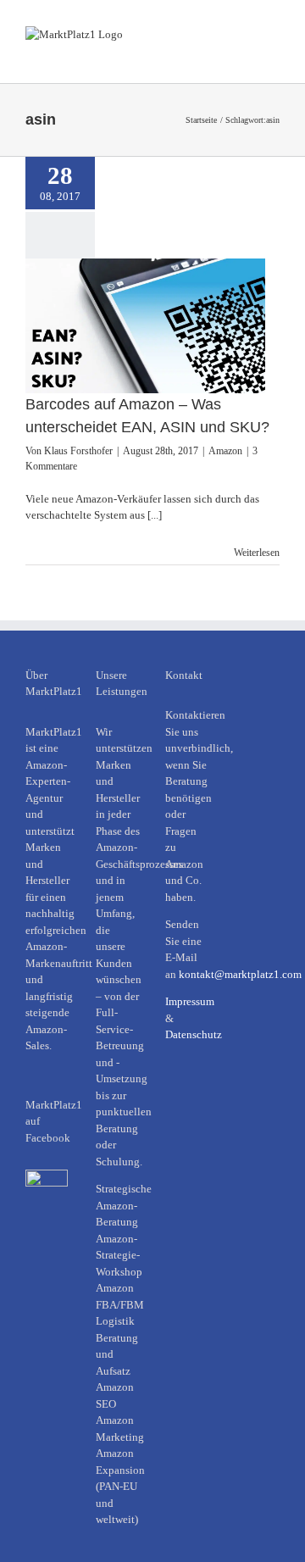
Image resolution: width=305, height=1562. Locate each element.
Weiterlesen (257, 553)
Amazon (225, 451)
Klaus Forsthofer (78, 451)
